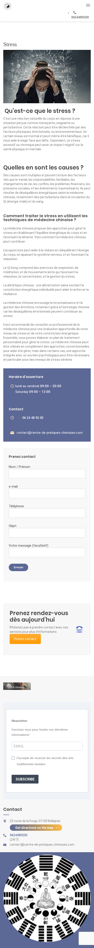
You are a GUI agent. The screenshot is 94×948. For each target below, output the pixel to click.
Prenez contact (25, 639)
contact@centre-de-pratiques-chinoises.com (50, 433)
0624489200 (80, 17)
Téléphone (16, 506)
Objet (12, 526)
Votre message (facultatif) (28, 545)
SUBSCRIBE (25, 779)
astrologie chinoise (76, 307)
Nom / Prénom (19, 467)
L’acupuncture (13, 250)
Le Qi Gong (10, 267)
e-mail (13, 486)
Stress (10, 44)
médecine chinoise (68, 342)
